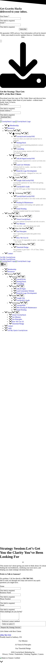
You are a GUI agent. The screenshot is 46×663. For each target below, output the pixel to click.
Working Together (30, 654)
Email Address (6, 110)
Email (2, 23)
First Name (4, 16)
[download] (23, 87)
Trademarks (19, 654)
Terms (11, 654)
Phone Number (5, 599)
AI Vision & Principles (23, 645)
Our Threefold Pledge (23, 648)
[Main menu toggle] (3, 264)
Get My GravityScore (7, 259)
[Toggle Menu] (18, 130)
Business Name (5, 593)
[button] (14, 131)
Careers (41, 654)
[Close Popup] (1, 41)
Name (2, 586)
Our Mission (23, 641)
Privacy (5, 654)
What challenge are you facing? (11, 611)
